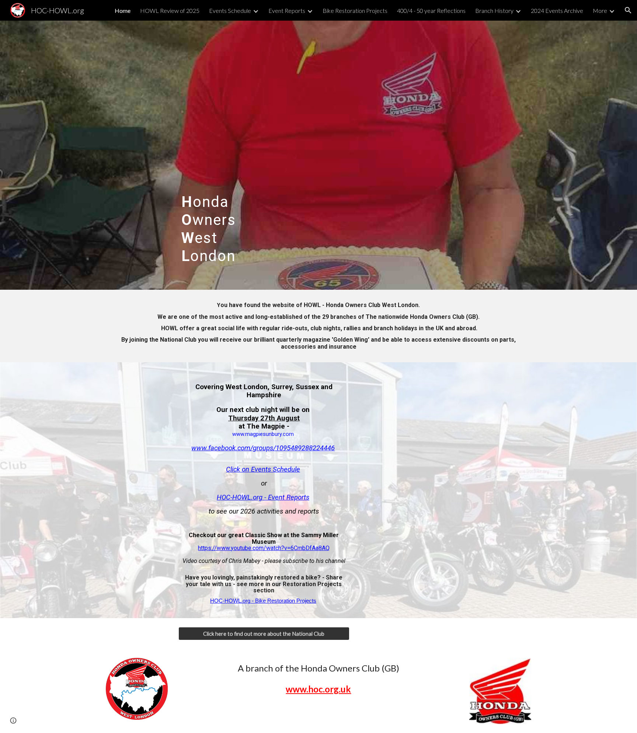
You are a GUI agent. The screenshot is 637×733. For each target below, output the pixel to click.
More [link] (600, 10)
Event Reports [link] (286, 10)
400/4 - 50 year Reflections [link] (431, 10)
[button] (628, 10)
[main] (227, 155)
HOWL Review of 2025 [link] (169, 10)
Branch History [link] (494, 10)
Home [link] (122, 10)
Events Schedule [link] (230, 10)
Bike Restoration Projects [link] (355, 10)
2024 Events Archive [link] (557, 10)
